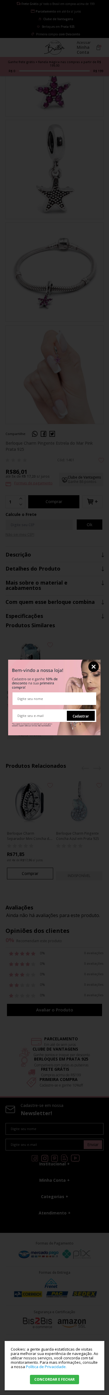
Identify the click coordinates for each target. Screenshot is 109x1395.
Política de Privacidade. (46, 1366)
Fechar (93, 666)
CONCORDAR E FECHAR (54, 1379)
